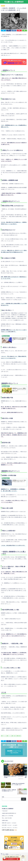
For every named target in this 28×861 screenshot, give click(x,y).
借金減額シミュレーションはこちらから (14, 751)
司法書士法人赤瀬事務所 (14, 2)
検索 (3, 796)
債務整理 (3, 5)
